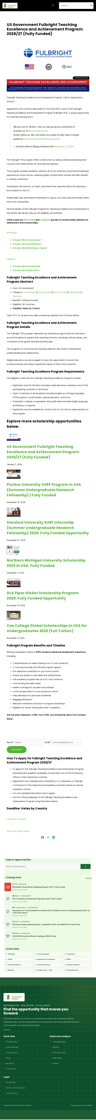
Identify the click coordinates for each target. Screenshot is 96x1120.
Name (10, 742)
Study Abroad (44, 292)
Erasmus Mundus (43, 965)
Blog (8, 1058)
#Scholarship (31, 139)
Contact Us (11, 1069)
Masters (56, 1047)
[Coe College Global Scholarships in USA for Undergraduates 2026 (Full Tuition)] (13, 615)
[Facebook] (42, 837)
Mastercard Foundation (46, 959)
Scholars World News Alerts (26, 270)
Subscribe (17, 749)
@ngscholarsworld (38, 130)
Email (48, 742)
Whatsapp (29, 220)
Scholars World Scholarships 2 (27, 244)
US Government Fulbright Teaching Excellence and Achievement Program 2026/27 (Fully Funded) (43, 452)
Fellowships (74, 292)
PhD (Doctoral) (59, 1052)
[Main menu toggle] (52, 5)
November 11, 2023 (64, 146)
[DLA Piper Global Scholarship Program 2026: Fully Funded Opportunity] (13, 582)
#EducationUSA (51, 139)
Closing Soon (12, 1052)
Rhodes (11, 970)
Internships (57, 1058)
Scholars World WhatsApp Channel (30, 248)
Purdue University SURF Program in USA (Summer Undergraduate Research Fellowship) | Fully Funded (44, 490)
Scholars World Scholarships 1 (27, 240)
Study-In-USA (60, 292)
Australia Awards (72, 965)
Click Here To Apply (16, 819)
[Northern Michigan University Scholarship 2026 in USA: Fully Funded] (13, 550)
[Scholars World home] (14, 997)
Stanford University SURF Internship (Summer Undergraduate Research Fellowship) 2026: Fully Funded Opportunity (48, 528)
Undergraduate (59, 1042)
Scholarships (29, 292)
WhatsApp (12, 232)
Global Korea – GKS (44, 970)
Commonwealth (43, 954)
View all (89, 878)
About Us (10, 1063)
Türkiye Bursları (72, 970)
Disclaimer (11, 1082)
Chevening (70, 954)
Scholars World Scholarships (26, 266)
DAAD (10, 959)
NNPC (68, 959)
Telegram (45, 220)
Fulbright (11, 954)
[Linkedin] (53, 837)
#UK (40, 139)
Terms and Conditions (15, 1088)
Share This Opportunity (18, 831)
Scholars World (86, 1105)
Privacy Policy (12, 1093)
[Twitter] (48, 837)
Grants (56, 1063)
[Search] (91, 5)
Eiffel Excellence (14, 965)
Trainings (17, 296)
